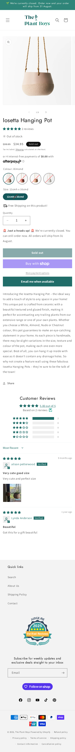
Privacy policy (19, 738)
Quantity (7, 212)
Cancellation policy (51, 744)
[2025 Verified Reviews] (37, 646)
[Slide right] (46, 112)
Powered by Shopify (40, 732)
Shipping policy (58, 738)
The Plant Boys (22, 732)
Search (12, 577)
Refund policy (61, 732)
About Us (13, 586)
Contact (13, 603)
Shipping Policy (17, 594)
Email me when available (37, 282)
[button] (7, 20)
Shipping (20, 149)
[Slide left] (29, 112)
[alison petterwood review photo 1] (12, 493)
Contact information (27, 744)
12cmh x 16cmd (15, 195)
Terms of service (38, 738)
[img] (12, 458)
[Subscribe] (63, 672)
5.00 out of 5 (48, 406)
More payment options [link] (37, 272)
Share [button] (10, 383)
